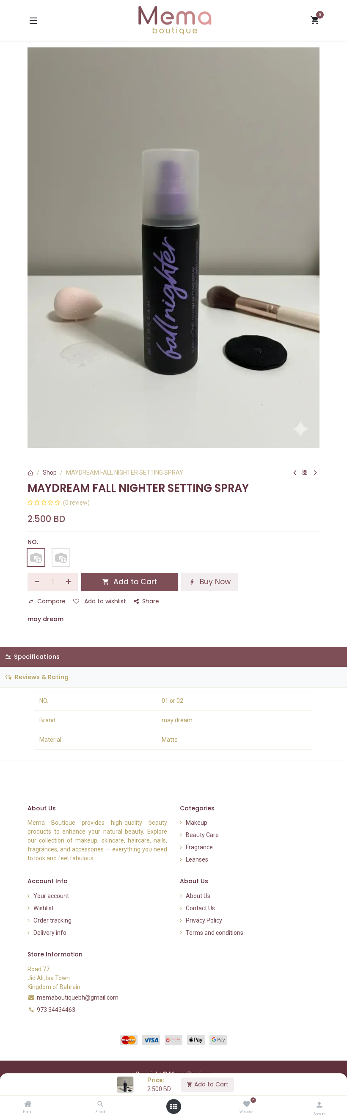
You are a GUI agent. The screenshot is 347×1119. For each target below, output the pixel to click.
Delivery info (49, 932)
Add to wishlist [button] (104, 601)
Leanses (197, 859)
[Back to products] (305, 472)
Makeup (196, 822)
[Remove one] (37, 582)
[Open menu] (173, 1107)
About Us (198, 895)
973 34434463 (56, 1009)
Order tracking (52, 920)
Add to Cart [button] (134, 582)
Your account (51, 895)
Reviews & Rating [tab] (41, 677)
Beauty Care (202, 835)
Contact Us (200, 908)
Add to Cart (211, 1084)
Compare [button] (51, 601)
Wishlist (43, 908)
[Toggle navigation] (33, 20)
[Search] (100, 1104)
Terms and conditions (214, 932)
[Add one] (69, 582)
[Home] (28, 1104)
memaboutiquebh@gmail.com (77, 997)
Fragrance (199, 847)
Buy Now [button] (214, 582)
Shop (50, 472)
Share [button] (150, 601)
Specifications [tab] (36, 656)
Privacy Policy (204, 920)
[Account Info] (319, 1105)
